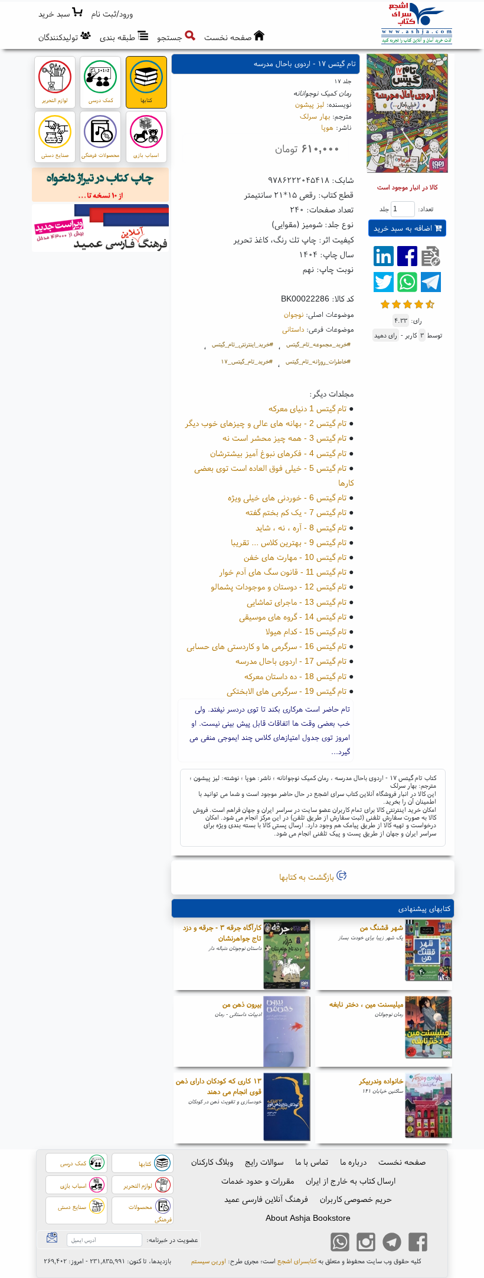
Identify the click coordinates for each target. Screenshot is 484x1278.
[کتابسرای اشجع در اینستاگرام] (366, 1244)
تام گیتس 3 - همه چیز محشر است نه (284, 438)
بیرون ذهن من (242, 1004)
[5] (430, 303)
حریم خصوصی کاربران (356, 1199)
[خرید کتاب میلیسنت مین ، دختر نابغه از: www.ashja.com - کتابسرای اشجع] (428, 1031)
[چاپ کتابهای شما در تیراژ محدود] (100, 186)
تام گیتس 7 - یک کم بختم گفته (296, 512)
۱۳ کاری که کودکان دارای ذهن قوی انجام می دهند (218, 1086)
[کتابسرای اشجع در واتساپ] (340, 1244)
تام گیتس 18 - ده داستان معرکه (295, 676)
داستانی (293, 329)
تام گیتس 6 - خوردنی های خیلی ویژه (287, 497)
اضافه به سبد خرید (404, 228)
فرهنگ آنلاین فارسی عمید (266, 1199)
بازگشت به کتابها (307, 877)
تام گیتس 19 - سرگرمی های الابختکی (286, 691)
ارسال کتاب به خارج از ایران (350, 1181)
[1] (385, 303)
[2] (396, 303)
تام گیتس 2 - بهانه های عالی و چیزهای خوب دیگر (265, 423)
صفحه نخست (402, 1162)
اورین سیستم (208, 1261)
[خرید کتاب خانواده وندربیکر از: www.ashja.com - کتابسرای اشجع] (428, 1108)
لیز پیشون (309, 104)
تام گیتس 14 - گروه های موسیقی (292, 616)
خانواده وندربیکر (381, 1081)
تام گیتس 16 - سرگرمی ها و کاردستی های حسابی (266, 646)
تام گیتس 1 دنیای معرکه (307, 408)
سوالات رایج (264, 1162)
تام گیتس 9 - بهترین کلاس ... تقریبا (288, 542)
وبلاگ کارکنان (212, 1162)
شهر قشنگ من (381, 927)
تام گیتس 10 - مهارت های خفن (295, 557)
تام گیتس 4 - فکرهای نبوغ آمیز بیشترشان (278, 453)
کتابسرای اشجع (296, 1261)
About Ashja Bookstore (308, 1218)
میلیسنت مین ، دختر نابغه (366, 1004)
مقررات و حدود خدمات (257, 1181)
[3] (407, 303)
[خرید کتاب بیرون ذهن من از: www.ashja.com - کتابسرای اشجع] (286, 1031)
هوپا (327, 127)
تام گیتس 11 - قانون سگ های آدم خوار (282, 572)
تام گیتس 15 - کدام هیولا (306, 631)
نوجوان (293, 314)
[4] (418, 303)
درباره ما (353, 1162)
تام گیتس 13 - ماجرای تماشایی (296, 602)
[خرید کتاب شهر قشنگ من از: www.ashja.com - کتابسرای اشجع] (428, 954)
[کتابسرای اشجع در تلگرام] (392, 1244)
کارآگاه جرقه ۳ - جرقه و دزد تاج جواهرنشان (222, 932)
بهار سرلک (315, 116)
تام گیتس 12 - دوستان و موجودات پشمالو (278, 586)
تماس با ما (311, 1162)
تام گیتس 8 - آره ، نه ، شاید (301, 527)
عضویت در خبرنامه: (172, 1239)
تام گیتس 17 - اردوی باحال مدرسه (291, 661)
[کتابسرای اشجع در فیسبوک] (418, 1244)
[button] (112, 13)
